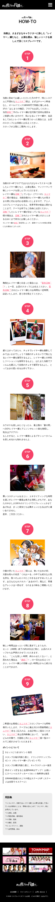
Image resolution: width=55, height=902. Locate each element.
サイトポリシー (26, 892)
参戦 (10, 112)
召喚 (18, 194)
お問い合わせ (40, 892)
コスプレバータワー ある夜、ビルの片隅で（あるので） (30, 896)
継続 (24, 660)
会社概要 (13, 892)
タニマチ (20, 101)
